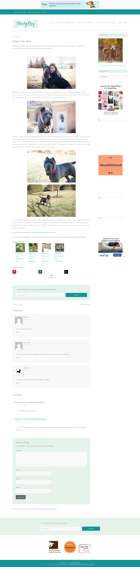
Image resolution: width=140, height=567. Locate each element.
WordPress (85, 564)
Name (18, 470)
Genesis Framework (75, 564)
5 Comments (51, 277)
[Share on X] (66, 272)
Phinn (67, 141)
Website (18, 487)
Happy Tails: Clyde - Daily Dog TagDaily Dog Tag (29, 419)
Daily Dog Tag (75, 562)
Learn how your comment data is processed (45, 509)
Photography (16, 36)
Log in (91, 564)
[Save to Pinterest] (14, 272)
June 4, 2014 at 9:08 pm (28, 319)
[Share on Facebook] (40, 272)
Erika (25, 368)
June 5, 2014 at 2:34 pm (28, 344)
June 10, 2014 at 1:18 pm (28, 370)
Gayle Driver (19, 48)
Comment (19, 450)
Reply (17, 332)
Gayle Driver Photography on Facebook (34, 232)
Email (18, 479)
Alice (25, 342)
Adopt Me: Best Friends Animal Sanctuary (112, 65)
